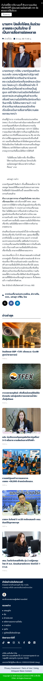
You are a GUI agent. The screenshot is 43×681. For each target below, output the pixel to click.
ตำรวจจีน (35, 294)
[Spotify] (29, 642)
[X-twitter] (19, 642)
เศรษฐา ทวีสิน (17, 296)
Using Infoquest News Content (25, 669)
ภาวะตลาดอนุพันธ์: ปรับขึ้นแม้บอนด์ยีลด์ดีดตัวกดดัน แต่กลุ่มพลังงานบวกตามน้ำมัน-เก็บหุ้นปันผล (21, 396)
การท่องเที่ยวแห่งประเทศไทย (17, 294)
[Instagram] (14, 642)
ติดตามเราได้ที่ (8, 638)
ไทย (25, 296)
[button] (4, 303)
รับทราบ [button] (6, 14)
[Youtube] (8, 642)
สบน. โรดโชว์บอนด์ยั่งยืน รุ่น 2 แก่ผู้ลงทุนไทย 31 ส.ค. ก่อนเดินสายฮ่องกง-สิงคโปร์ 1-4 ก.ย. (21, 564)
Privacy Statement (12, 668)
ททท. (7, 296)
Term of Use (27, 668)
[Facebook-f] (24, 642)
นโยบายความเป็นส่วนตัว (21, 7)
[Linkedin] (34, 642)
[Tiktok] (3, 642)
